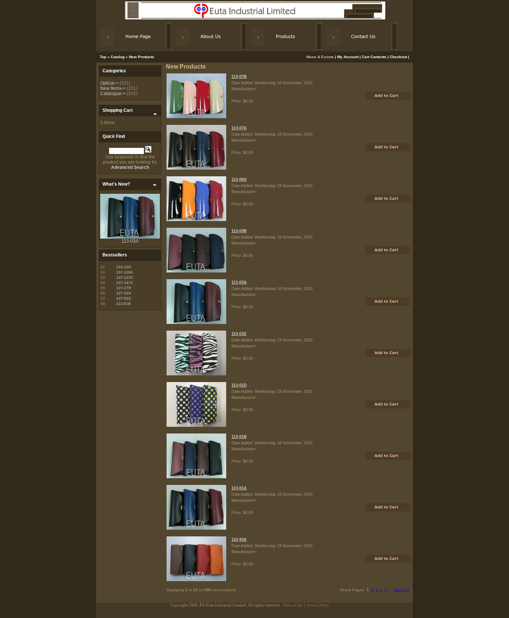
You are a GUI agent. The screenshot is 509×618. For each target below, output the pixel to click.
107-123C (124, 277)
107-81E (123, 298)
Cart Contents (374, 57)
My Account (347, 57)
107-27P (123, 288)
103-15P (123, 267)
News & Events (320, 57)
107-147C (124, 283)
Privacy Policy (318, 605)
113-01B (123, 304)
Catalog (117, 57)
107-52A (123, 293)
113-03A (130, 241)
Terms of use (292, 605)
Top (103, 57)
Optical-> (109, 83)
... (389, 590)
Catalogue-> (113, 93)
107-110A (124, 272)
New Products (141, 57)
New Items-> (113, 88)
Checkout (398, 57)
